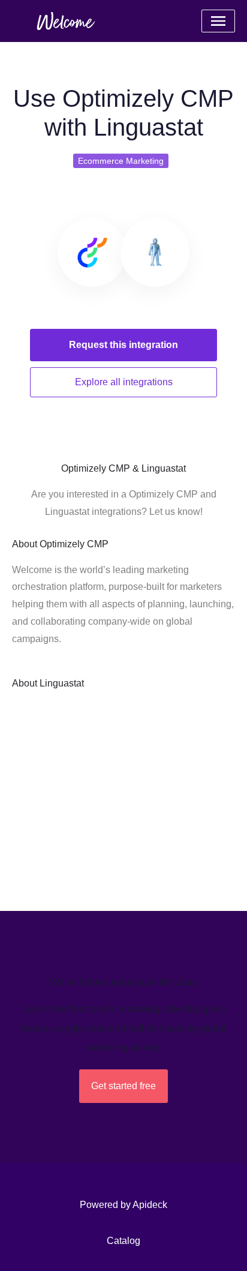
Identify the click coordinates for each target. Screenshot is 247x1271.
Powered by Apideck (123, 1205)
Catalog (123, 1241)
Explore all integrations (124, 382)
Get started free (123, 1086)
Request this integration (123, 345)
